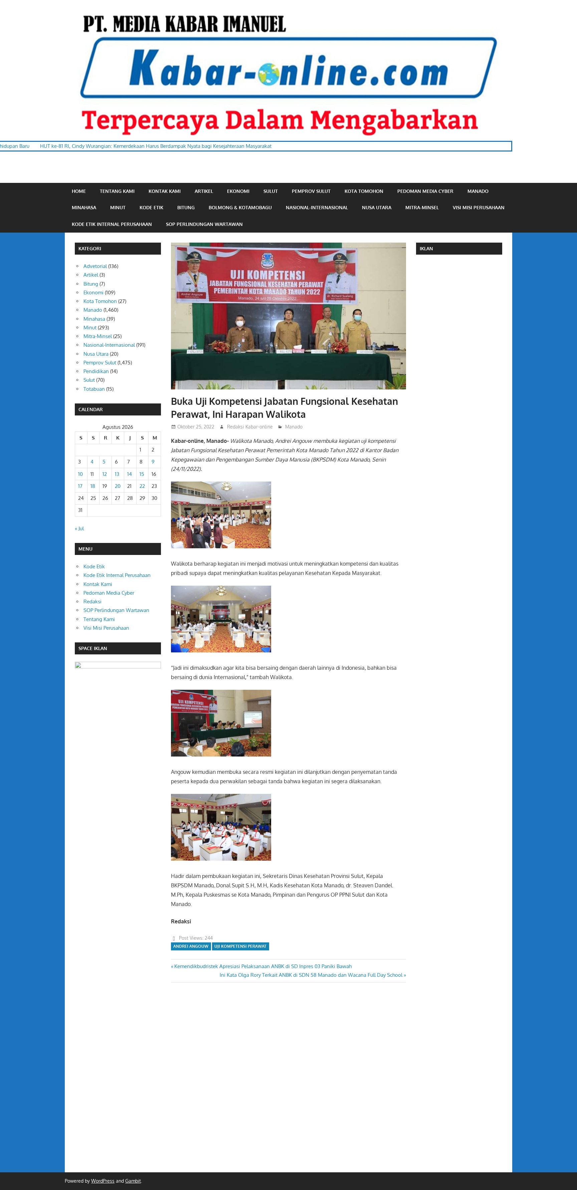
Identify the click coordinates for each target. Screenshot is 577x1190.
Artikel (204, 191)
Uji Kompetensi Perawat (240, 946)
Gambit (133, 1181)
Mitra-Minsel (422, 207)
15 (142, 474)
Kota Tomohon (364, 191)
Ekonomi (238, 191)
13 (117, 474)
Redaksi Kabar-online (250, 426)
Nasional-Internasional (317, 207)
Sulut (270, 191)
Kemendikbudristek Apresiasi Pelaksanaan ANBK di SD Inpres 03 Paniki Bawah (263, 966)
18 (92, 486)
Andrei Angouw (190, 946)
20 (118, 486)
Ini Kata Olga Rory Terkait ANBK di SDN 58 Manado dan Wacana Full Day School (311, 975)
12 (105, 474)
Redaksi (92, 601)
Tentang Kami (117, 191)
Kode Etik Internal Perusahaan (112, 224)
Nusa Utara (376, 207)
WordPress (103, 1181)
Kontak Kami (165, 191)
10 (80, 474)
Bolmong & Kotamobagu (240, 207)
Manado (478, 191)
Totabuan (94, 389)
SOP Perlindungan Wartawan (204, 224)
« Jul (79, 528)
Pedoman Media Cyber (425, 191)
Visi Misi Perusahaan (479, 207)
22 (142, 486)
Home (79, 191)
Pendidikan (96, 371)
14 (129, 474)
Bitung (186, 207)
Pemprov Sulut (311, 191)
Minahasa (84, 207)
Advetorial (95, 266)
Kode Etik (151, 207)
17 (80, 486)
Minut (118, 207)
